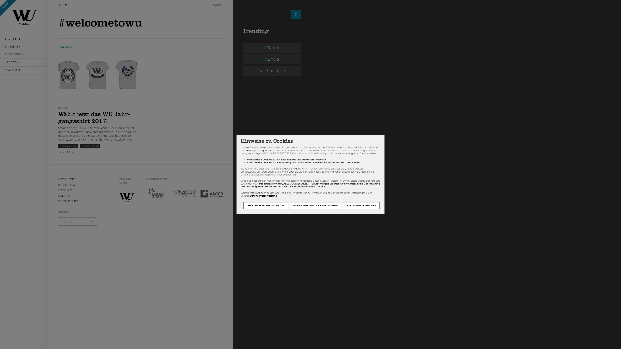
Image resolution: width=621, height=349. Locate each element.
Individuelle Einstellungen (263, 205)
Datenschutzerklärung (263, 195)
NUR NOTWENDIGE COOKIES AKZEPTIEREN (315, 205)
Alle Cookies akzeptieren (361, 205)
